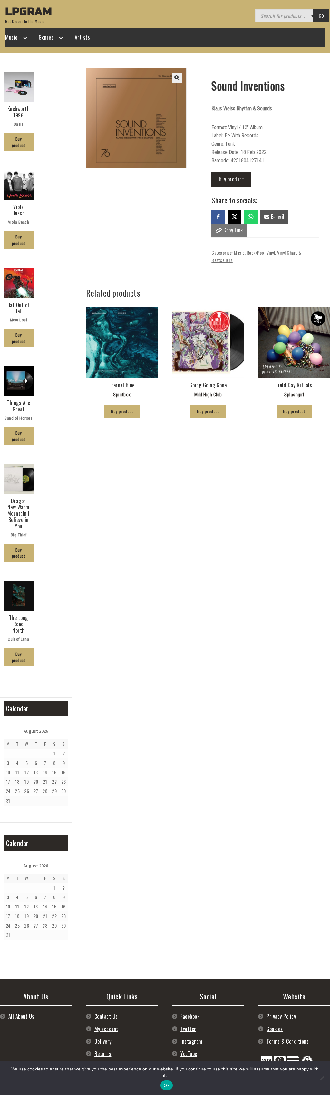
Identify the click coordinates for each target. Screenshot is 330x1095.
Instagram (191, 1041)
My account (106, 1029)
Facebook (189, 1016)
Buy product (231, 179)
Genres (46, 37)
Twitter (188, 1029)
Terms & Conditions (288, 1041)
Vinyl (271, 252)
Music (11, 37)
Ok (167, 1085)
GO (321, 15)
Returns (103, 1054)
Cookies (275, 1029)
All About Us (21, 1016)
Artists (82, 37)
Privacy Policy (281, 1016)
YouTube (188, 1054)
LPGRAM (28, 11)
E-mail (277, 216)
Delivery (103, 1041)
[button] (177, 78)
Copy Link (232, 230)
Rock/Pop (255, 252)
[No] (322, 1078)
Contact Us (106, 1016)
